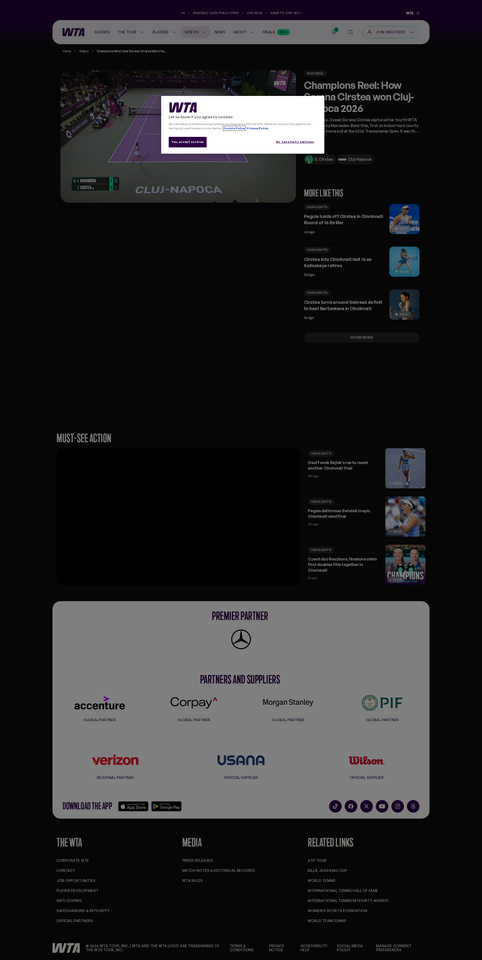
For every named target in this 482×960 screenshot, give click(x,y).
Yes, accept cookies (187, 142)
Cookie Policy (234, 128)
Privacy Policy (257, 128)
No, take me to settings (295, 142)
